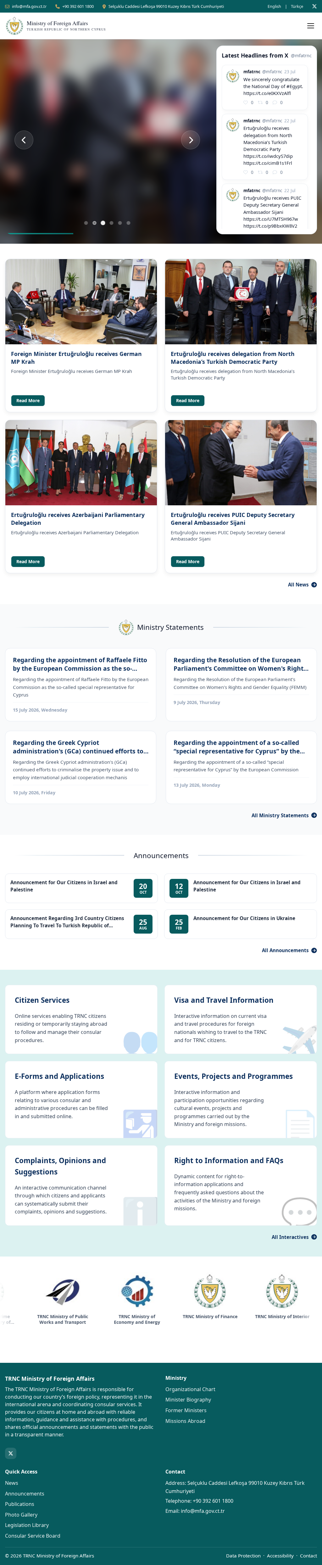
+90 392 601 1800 (78, 6)
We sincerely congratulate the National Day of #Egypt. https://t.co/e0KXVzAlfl (273, 86)
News (11, 1482)
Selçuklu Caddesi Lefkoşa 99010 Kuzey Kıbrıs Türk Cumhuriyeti (166, 6)
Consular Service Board (32, 1535)
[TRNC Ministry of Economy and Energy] (78, 1291)
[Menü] (310, 25)
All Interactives (290, 1237)
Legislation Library (27, 1525)
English (274, 6)
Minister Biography (188, 1399)
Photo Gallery (21, 1514)
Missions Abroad (185, 1421)
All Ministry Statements (280, 815)
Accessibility (280, 1555)
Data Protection (243, 1555)
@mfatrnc (301, 55)
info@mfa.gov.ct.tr (29, 6)
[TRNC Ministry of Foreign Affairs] (296, 1291)
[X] (314, 6)
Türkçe (297, 6)
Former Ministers (186, 1410)
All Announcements (285, 950)
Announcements (24, 1493)
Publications (19, 1504)
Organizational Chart (190, 1389)
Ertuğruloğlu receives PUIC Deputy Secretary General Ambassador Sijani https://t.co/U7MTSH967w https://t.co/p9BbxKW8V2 (272, 212)
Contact (308, 1555)
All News (298, 584)
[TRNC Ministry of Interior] (223, 1291)
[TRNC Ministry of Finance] (151, 1291)
